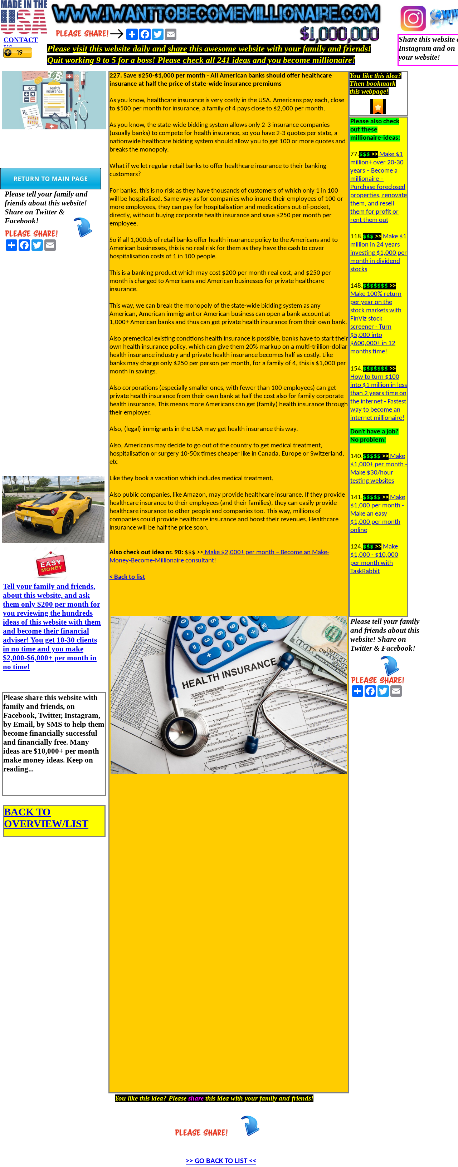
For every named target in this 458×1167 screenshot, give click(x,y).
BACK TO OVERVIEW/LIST (46, 817)
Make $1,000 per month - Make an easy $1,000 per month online (377, 514)
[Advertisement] (53, 361)
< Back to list (127, 577)
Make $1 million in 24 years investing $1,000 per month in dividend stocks (378, 253)
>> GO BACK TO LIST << (221, 1161)
